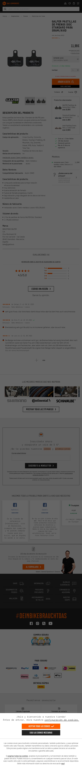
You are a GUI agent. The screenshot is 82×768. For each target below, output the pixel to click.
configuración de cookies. (62, 720)
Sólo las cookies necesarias (41, 732)
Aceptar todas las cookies (39, 726)
